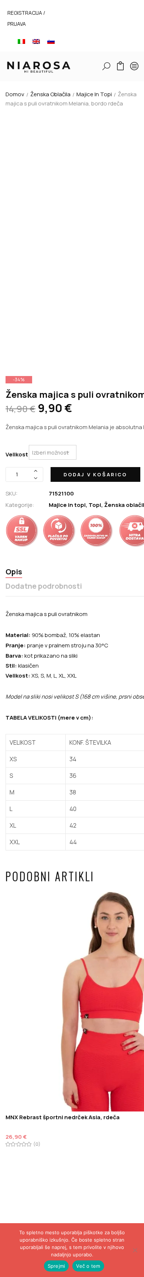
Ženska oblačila (50, 94)
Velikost (17, 454)
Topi (95, 505)
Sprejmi (56, 1266)
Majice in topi (94, 94)
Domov (15, 94)
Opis (14, 572)
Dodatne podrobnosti (44, 586)
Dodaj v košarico (95, 474)
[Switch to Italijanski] (21, 41)
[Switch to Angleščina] (36, 41)
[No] (134, 1250)
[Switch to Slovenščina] (51, 41)
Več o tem (88, 1266)
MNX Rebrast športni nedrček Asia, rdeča (63, 1117)
